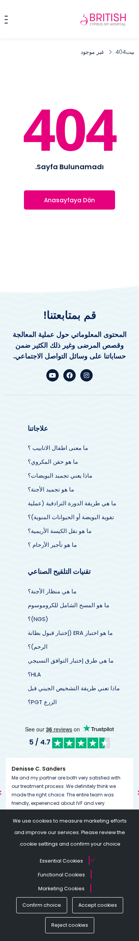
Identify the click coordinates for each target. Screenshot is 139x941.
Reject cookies (69, 925)
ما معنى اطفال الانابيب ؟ (58, 448)
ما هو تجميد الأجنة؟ (51, 489)
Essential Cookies (61, 861)
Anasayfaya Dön (69, 200)
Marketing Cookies (61, 888)
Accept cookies (97, 905)
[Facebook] (69, 375)
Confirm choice (41, 905)
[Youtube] (52, 375)
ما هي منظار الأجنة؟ (52, 591)
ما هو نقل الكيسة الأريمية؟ (60, 531)
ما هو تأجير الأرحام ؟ (52, 545)
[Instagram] (86, 375)
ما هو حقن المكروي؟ (53, 462)
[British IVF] (103, 19)
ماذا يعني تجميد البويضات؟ (60, 475)
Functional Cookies (61, 874)
